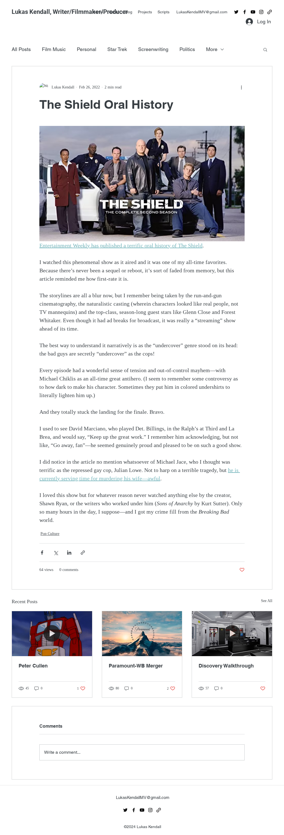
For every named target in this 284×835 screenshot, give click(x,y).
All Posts (21, 49)
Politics (187, 49)
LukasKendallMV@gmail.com (201, 12)
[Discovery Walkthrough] (232, 633)
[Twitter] (236, 12)
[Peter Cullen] (52, 633)
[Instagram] (261, 12)
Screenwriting (153, 49)
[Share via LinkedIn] (69, 552)
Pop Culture (49, 534)
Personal (86, 49)
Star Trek (117, 49)
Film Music (54, 49)
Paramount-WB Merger (136, 666)
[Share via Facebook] (42, 552)
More (211, 49)
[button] (265, 49)
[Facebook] (244, 12)
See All (266, 601)
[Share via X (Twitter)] (55, 552)
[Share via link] (82, 552)
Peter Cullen (33, 666)
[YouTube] (253, 12)
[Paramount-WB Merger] (142, 633)
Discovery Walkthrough (226, 666)
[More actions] (241, 87)
